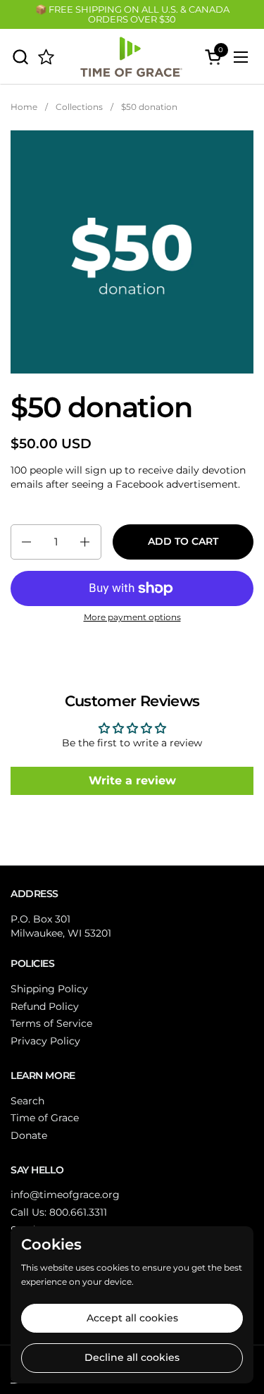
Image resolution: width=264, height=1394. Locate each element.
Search (27, 1100)
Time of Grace (45, 1117)
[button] (20, 57)
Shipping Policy (49, 988)
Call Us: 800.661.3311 (59, 1212)
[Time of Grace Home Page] (46, 57)
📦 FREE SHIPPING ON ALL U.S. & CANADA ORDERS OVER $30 (132, 14)
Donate (29, 1135)
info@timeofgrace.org (65, 1194)
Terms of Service (51, 1023)
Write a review (132, 780)
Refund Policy (45, 1006)
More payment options (132, 617)
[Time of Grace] (130, 57)
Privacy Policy (45, 1041)
